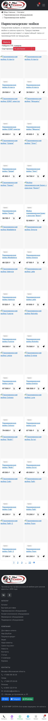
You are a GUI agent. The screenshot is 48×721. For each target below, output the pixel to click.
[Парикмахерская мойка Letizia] (12, 363)
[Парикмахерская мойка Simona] (36, 237)
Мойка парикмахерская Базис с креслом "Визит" (35, 213)
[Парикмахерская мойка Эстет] (36, 446)
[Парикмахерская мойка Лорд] (36, 530)
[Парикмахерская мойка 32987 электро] (12, 108)
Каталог (4, 605)
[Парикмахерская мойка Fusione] (12, 321)
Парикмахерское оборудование (14, 611)
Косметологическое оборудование (15, 614)
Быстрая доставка (8, 608)
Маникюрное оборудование (12, 617)
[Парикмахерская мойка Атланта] (12, 66)
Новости (4, 649)
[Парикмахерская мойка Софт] (12, 488)
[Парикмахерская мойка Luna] (36, 404)
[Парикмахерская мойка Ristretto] (36, 321)
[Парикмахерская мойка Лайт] (36, 488)
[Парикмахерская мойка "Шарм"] (12, 150)
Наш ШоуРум (6, 633)
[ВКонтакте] (3, 595)
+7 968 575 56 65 (10, 681)
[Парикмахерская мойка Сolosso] (12, 404)
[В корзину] (14, 92)
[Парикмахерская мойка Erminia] (36, 363)
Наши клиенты (6, 643)
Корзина (4, 661)
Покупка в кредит (8, 637)
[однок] (9, 595)
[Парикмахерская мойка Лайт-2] (12, 530)
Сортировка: (7, 49)
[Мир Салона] (13, 5)
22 (30, 562)
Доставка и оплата (8, 630)
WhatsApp (28, 699)
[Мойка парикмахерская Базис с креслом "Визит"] (36, 192)
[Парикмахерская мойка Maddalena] (12, 237)
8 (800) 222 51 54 (10, 688)
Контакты (5, 652)
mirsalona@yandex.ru (12, 691)
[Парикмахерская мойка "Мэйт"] (12, 446)
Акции (3, 640)
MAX (6, 699)
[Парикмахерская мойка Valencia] (12, 279)
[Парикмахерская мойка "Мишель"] (36, 108)
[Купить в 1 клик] (20, 92)
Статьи (4, 655)
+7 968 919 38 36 (10, 675)
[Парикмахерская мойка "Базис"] (12, 192)
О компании (5, 658)
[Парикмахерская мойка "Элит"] (36, 150)
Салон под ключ (7, 646)
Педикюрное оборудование (12, 620)
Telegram (16, 699)
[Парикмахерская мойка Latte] (36, 279)
